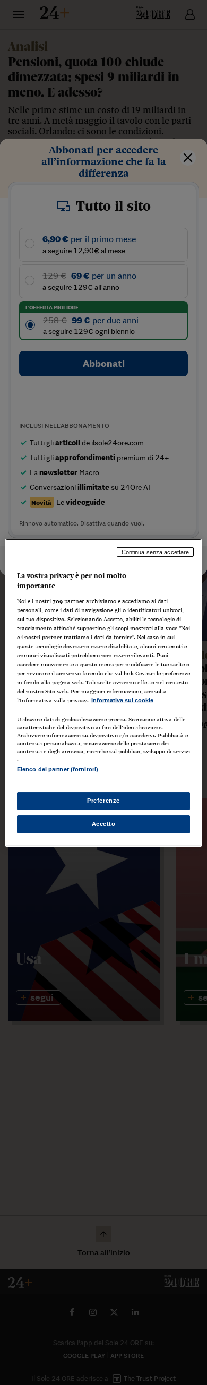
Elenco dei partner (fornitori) (57, 769)
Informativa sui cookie (122, 700)
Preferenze (103, 800)
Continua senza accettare (155, 551)
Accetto (104, 824)
